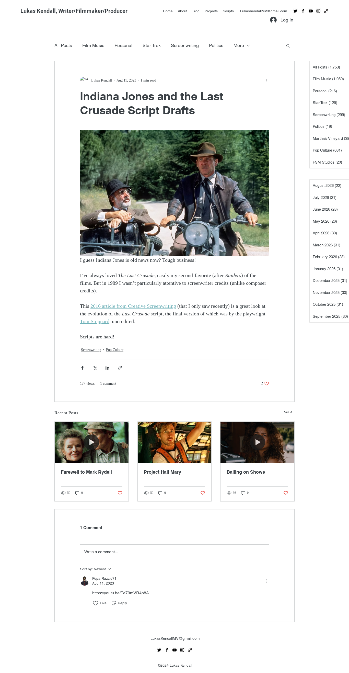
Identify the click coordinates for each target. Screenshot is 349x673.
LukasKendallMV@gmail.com (263, 11)
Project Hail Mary (162, 472)
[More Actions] (266, 581)
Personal (123, 45)
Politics (216, 45)
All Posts (63, 45)
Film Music (93, 45)
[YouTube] (310, 11)
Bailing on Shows (246, 472)
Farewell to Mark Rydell (86, 472)
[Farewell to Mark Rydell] (92, 442)
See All (289, 412)
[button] (288, 45)
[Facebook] (303, 11)
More (239, 45)
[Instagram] (318, 11)
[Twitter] (295, 11)
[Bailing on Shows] (257, 442)
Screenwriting (185, 45)
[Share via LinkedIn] (107, 367)
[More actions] (266, 80)
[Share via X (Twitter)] (94, 367)
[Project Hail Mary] (175, 442)
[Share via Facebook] (82, 367)
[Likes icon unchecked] (95, 603)
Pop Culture (114, 350)
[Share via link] (120, 367)
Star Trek (152, 45)
